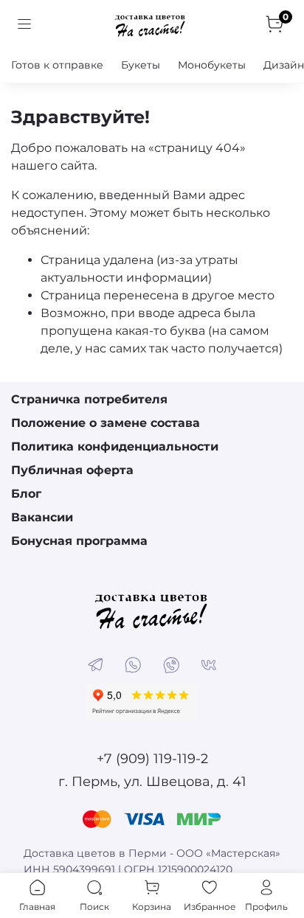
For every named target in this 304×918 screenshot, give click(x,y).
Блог (26, 494)
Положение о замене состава (105, 423)
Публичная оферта (72, 470)
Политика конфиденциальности (114, 446)
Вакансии (42, 517)
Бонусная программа (79, 541)
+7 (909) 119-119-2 (152, 759)
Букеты (140, 65)
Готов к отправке (57, 65)
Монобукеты (212, 65)
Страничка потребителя (89, 399)
